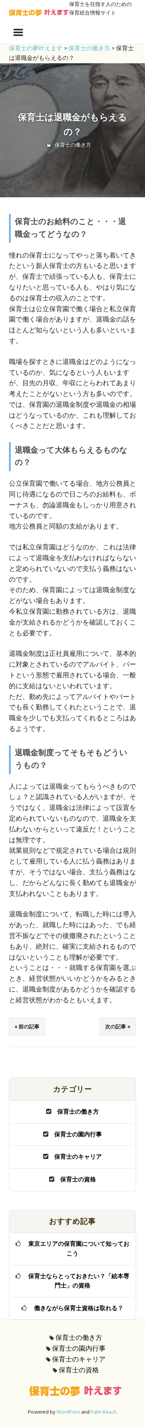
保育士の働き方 (73, 145)
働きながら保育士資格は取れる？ (78, 1308)
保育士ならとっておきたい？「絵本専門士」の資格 (78, 1281)
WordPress (68, 1412)
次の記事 (115, 1026)
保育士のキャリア (78, 1157)
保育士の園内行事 (78, 1135)
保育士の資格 (78, 1180)
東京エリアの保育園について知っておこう (78, 1249)
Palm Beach (103, 1412)
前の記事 (29, 1026)
